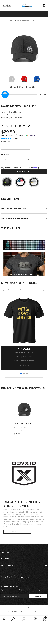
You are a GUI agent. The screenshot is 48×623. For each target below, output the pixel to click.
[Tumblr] (15, 126)
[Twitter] (7, 126)
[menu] (5, 14)
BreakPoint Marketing (28, 608)
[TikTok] (16, 577)
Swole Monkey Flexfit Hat (21, 430)
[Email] (24, 126)
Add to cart (24, 172)
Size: (5, 154)
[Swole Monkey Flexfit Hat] (24, 409)
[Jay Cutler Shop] (24, 473)
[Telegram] (20, 126)
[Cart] (44, 5)
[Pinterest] (11, 126)
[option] (24, 48)
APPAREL (24, 349)
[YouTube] (22, 577)
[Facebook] (2, 126)
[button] (24, 135)
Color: (6, 142)
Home (3, 20)
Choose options (24, 424)
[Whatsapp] (29, 126)
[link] (24, 320)
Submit (38, 596)
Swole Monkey (15, 112)
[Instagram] (9, 577)
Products (11, 20)
